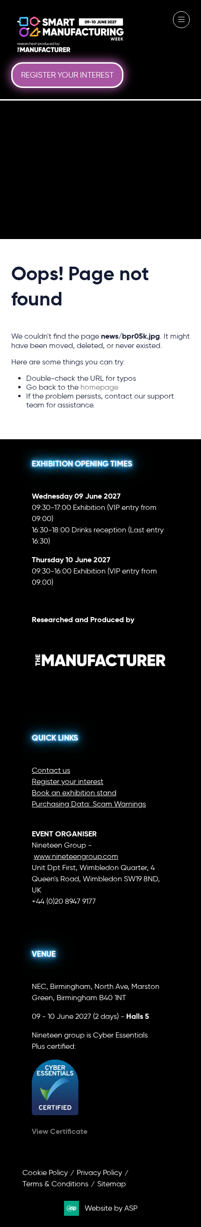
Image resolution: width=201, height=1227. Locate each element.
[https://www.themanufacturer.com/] (100, 685)
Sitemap (111, 1183)
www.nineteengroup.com (76, 856)
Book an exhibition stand (74, 792)
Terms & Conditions (55, 1183)
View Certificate (59, 1131)
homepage (99, 387)
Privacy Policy (99, 1172)
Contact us (51, 770)
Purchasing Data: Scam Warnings (89, 803)
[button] (67, 75)
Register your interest (67, 781)
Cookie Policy (45, 1172)
